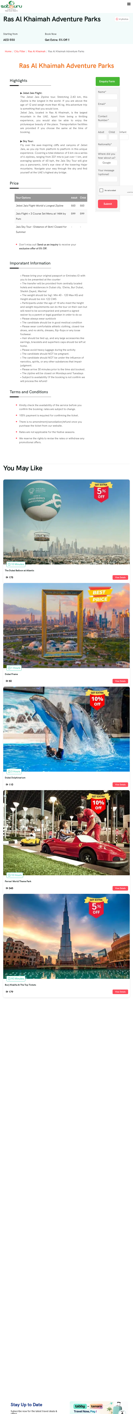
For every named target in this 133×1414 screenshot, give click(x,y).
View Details (120, 577)
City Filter (19, 51)
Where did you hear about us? (106, 155)
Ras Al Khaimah (36, 51)
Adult (101, 132)
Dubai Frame (11, 674)
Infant (122, 132)
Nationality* (105, 144)
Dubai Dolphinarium (15, 777)
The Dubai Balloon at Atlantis (19, 570)
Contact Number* (103, 118)
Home (8, 51)
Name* (102, 92)
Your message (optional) (106, 172)
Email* (102, 104)
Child (112, 132)
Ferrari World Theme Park (18, 881)
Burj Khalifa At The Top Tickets (20, 985)
